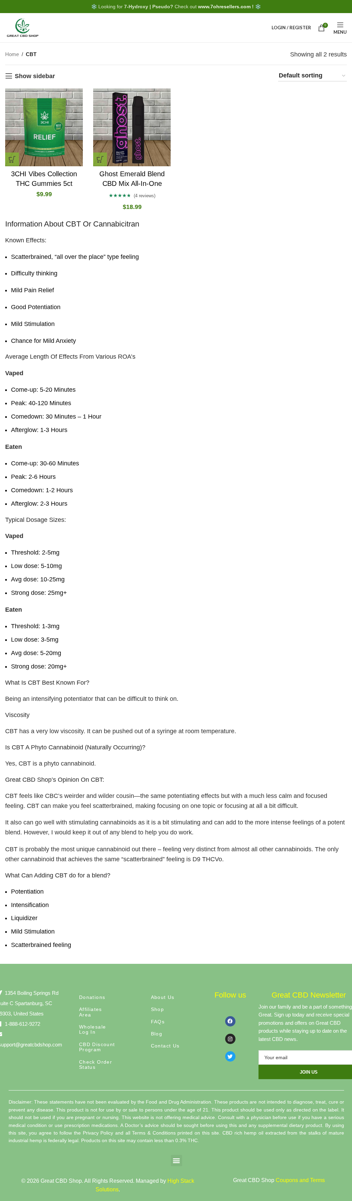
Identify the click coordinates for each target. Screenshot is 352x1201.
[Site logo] (22, 27)
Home (12, 54)
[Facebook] (230, 1021)
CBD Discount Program (97, 1047)
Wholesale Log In (92, 1029)
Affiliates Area (90, 1012)
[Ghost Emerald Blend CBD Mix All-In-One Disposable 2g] (132, 127)
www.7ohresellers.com (224, 6)
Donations (92, 997)
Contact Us (165, 1046)
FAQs (158, 1021)
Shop (157, 1009)
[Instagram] (230, 1039)
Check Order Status (95, 1064)
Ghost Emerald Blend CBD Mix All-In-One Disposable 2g (132, 183)
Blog (157, 1033)
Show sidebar (35, 76)
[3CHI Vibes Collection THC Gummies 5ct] (44, 127)
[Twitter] (230, 1056)
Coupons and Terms (300, 1180)
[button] (176, 1160)
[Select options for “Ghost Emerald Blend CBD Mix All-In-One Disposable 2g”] (100, 159)
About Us (163, 997)
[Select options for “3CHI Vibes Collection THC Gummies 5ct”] (12, 159)
